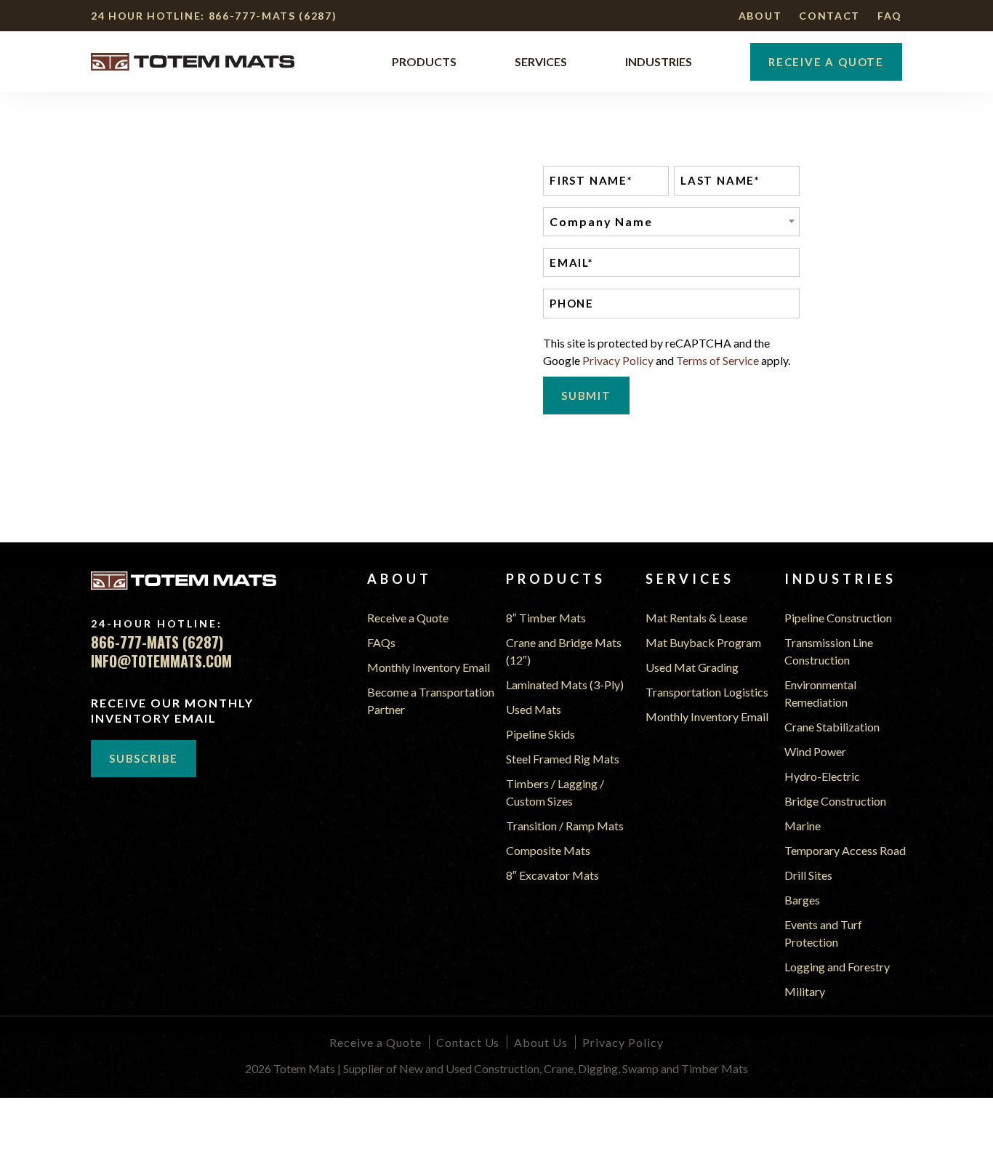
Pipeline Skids (540, 734)
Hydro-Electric (822, 776)
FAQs (381, 642)
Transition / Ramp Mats (565, 825)
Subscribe (143, 758)
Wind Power (815, 751)
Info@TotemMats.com (161, 661)
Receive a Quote (408, 618)
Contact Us (468, 1042)
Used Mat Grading (692, 667)
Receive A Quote (826, 61)
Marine (802, 825)
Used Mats (533, 709)
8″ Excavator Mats (552, 875)
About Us (541, 1042)
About (760, 15)
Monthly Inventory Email (428, 667)
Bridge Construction (835, 801)
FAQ (889, 15)
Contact (829, 15)
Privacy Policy (618, 360)
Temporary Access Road (845, 850)
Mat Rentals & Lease (696, 618)
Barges (802, 900)
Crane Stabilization (832, 727)
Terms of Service (717, 360)
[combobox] (671, 221)
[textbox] (671, 222)
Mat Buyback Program (703, 642)
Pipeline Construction (838, 618)
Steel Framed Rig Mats (562, 759)
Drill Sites (808, 875)
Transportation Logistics (707, 692)
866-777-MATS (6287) (273, 15)
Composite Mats (548, 850)
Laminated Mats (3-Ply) (565, 684)
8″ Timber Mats (546, 618)
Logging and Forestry (837, 967)
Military (804, 991)
